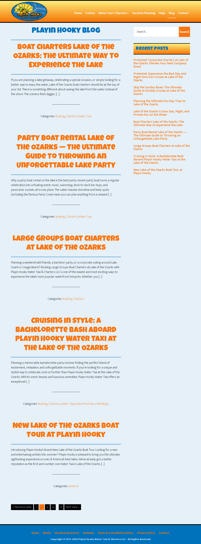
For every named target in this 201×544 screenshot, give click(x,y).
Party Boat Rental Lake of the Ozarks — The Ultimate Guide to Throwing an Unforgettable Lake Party (159, 135)
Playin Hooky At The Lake (30, 11)
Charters (71, 116)
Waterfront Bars (85, 404)
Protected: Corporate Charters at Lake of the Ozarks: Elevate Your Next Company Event (160, 63)
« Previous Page (22, 507)
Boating (60, 116)
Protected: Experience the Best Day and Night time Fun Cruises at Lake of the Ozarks (159, 77)
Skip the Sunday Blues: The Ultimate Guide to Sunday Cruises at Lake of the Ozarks (159, 91)
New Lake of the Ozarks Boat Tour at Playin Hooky (157, 171)
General (73, 486)
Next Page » (72, 507)
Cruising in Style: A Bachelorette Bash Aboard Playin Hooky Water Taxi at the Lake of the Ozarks (159, 159)
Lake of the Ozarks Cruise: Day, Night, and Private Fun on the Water (161, 113)
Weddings (103, 404)
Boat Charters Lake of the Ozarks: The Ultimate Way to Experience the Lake (66, 56)
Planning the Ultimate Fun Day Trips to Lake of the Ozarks (159, 102)
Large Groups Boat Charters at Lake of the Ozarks (161, 147)
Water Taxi (84, 116)
